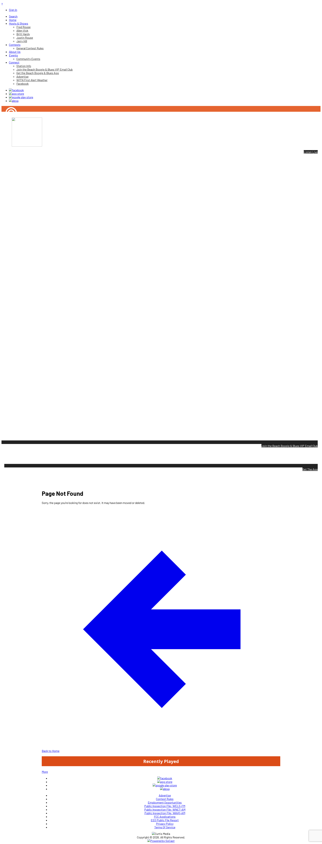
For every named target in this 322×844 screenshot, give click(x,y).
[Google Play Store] (21, 97)
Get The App (310, 469)
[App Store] (16, 93)
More (45, 771)
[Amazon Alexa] (13, 100)
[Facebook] (16, 90)
